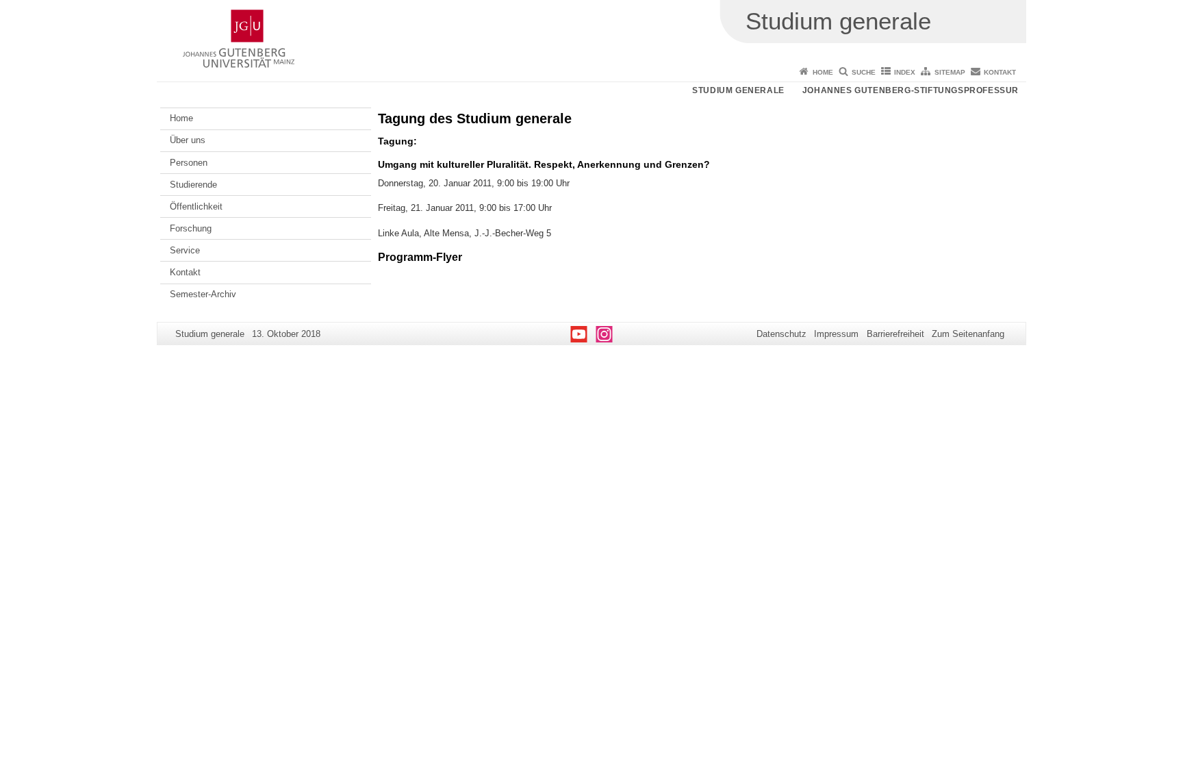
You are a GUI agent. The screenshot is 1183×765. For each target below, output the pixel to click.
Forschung (191, 228)
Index (904, 72)
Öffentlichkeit (196, 206)
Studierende (193, 184)
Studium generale (738, 90)
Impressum (836, 334)
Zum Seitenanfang (968, 334)
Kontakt (1000, 72)
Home (823, 72)
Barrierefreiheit (895, 334)
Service (185, 250)
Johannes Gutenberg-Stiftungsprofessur (910, 90)
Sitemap (949, 72)
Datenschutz (781, 334)
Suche (864, 72)
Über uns (187, 140)
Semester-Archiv (203, 294)
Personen (188, 163)
